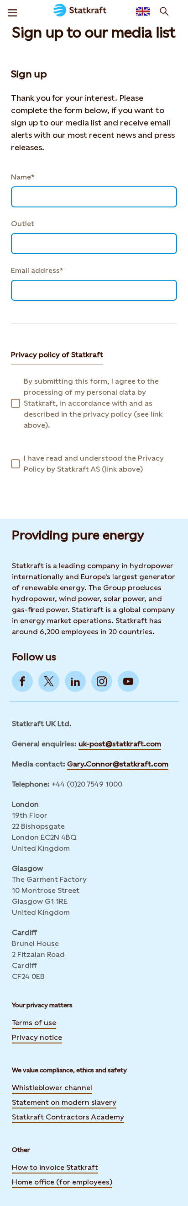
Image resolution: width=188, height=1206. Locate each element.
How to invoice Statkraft (55, 1167)
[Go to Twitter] (48, 681)
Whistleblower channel (52, 1087)
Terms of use (34, 1022)
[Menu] (12, 11)
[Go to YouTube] (128, 681)
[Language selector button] (143, 11)
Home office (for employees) (62, 1182)
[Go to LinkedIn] (75, 681)
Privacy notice (37, 1037)
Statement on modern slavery (64, 1102)
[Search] (164, 11)
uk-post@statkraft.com (119, 743)
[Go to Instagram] (101, 681)
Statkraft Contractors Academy (68, 1117)
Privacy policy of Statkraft (57, 354)
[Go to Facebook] (22, 681)
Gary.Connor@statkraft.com (117, 764)
